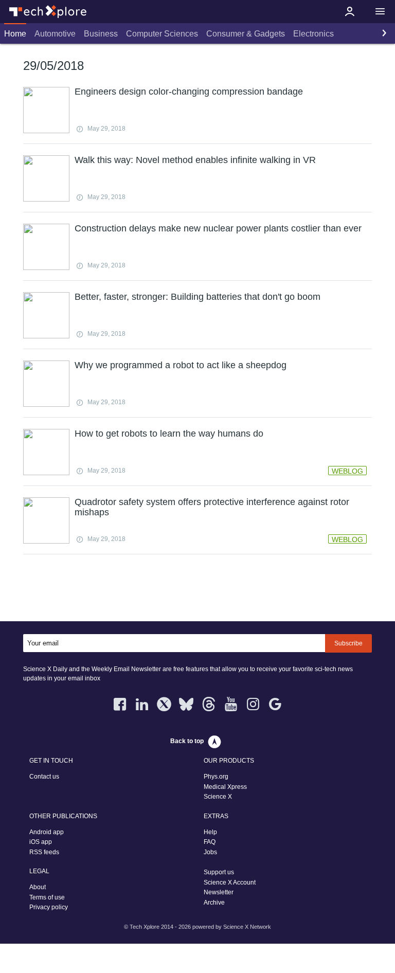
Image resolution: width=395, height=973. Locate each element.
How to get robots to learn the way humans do (169, 433)
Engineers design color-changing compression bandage (189, 91)
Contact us (44, 776)
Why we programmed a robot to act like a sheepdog (180, 365)
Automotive (55, 33)
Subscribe (348, 643)
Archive (214, 902)
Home (15, 33)
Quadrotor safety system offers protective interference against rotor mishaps (212, 507)
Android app (46, 832)
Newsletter (219, 892)
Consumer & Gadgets (245, 33)
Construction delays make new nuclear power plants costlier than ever (218, 228)
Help (210, 832)
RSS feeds (44, 852)
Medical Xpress (225, 786)
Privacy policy (48, 907)
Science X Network (247, 927)
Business (101, 33)
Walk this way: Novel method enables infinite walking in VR (195, 160)
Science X (218, 796)
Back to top (187, 741)
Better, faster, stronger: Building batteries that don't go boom (197, 297)
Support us (219, 872)
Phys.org (216, 776)
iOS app (40, 841)
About (37, 887)
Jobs (210, 852)
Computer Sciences (162, 33)
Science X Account (230, 882)
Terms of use (47, 897)
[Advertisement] (197, 589)
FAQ (210, 841)
